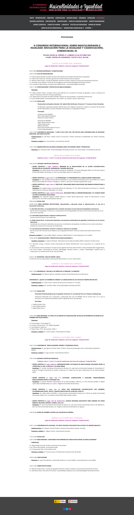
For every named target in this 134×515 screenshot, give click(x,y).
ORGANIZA (82, 18)
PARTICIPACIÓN (51, 21)
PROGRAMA (100, 18)
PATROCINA (91, 18)
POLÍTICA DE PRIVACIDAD (78, 24)
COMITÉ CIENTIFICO (39, 24)
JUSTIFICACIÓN (60, 18)
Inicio (32, 18)
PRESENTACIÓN (40, 18)
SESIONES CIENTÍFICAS (37, 21)
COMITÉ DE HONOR (53, 24)
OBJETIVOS (50, 18)
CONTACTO (65, 24)
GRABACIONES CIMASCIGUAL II (74, 28)
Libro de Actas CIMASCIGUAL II (51, 28)
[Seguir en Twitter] (67, 509)
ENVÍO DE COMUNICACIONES (78, 21)
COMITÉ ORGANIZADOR (96, 21)
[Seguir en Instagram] (70, 509)
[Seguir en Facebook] (64, 509)
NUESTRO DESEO (72, 18)
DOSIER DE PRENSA (94, 24)
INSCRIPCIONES (62, 21)
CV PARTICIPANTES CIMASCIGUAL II (67, 482)
